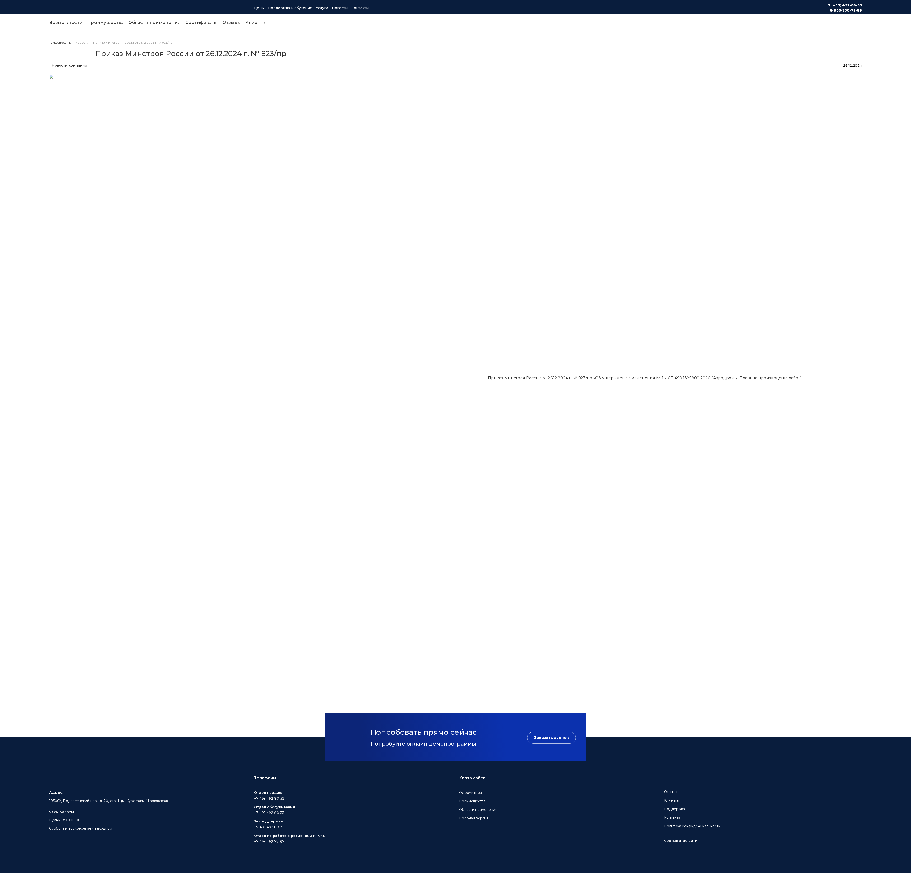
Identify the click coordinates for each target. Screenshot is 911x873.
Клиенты (256, 22)
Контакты (360, 8)
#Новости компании (68, 65)
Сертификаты (201, 22)
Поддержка (674, 809)
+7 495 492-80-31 (269, 827)
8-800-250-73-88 (846, 10)
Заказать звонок (551, 737)
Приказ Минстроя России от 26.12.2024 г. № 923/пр (540, 378)
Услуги (322, 8)
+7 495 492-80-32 (269, 798)
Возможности (66, 22)
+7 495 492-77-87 (269, 842)
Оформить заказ (473, 792)
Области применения (154, 22)
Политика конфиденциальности (692, 826)
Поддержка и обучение (290, 8)
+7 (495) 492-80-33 (844, 5)
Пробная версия (473, 818)
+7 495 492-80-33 (269, 813)
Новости (340, 8)
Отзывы (232, 22)
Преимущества (105, 22)
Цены (259, 8)
